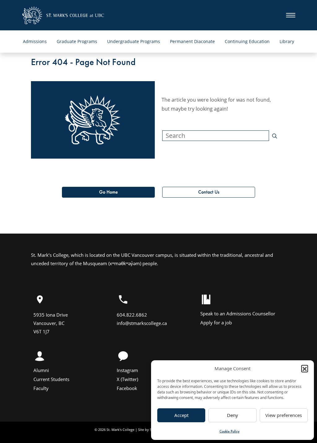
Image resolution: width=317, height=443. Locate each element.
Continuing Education (247, 41)
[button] (305, 368)
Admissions (35, 41)
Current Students (51, 379)
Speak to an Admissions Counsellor (237, 313)
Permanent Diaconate (192, 41)
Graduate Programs (77, 41)
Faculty (41, 388)
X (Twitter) (127, 379)
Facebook (127, 388)
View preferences (283, 415)
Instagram (127, 370)
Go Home (108, 192)
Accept (181, 415)
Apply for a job (216, 322)
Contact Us (208, 192)
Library (287, 41)
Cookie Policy (229, 431)
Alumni (41, 370)
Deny (232, 415)
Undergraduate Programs (133, 41)
